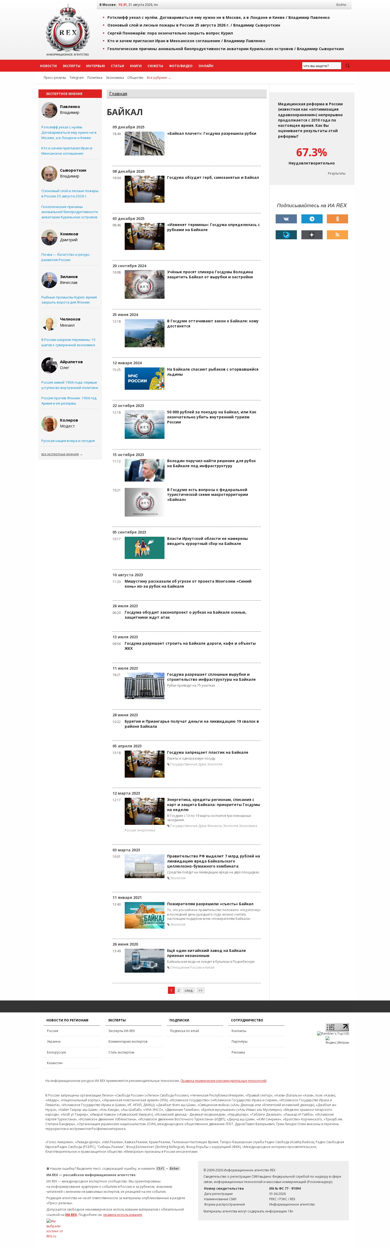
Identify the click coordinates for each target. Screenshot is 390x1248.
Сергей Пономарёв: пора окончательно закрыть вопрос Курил (170, 33)
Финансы (214, 826)
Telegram (77, 77)
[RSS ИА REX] (337, 234)
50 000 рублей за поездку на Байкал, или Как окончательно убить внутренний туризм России (211, 417)
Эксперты (71, 66)
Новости (48, 66)
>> (200, 990)
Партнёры (240, 1041)
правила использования (122, 1214)
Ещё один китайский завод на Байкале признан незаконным (206, 953)
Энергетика (146, 830)
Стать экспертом (121, 1052)
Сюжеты (155, 66)
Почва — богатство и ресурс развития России (65, 257)
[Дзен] (312, 234)
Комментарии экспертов (128, 1041)
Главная (118, 93)
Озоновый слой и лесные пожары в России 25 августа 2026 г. (69, 193)
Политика (94, 77)
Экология (214, 764)
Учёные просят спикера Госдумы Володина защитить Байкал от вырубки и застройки (210, 274)
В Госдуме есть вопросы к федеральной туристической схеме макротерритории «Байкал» (207, 494)
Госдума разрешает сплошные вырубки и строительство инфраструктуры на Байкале (211, 677)
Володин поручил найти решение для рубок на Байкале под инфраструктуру (211, 463)
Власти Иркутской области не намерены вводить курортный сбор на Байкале (207, 541)
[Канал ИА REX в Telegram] (312, 218)
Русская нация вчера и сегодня (68, 440)
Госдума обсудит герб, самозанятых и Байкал (213, 177)
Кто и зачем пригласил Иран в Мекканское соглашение (66, 151)
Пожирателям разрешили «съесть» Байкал (210, 904)
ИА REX (71, 1214)
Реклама (238, 1052)
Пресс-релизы (55, 77)
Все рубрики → (159, 77)
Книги (136, 66)
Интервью (95, 66)
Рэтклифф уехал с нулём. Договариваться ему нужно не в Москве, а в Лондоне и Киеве (69, 132)
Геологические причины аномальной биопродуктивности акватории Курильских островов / (225, 48)
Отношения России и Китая (192, 967)
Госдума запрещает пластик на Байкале (207, 752)
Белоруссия (56, 1052)
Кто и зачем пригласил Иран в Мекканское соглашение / (186, 40)
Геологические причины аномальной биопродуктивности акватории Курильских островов (69, 212)
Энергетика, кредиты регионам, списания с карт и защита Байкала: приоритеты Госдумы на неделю (213, 804)
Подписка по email (184, 1031)
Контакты (239, 1031)
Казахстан (55, 1063)
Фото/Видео (181, 66)
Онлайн (205, 66)
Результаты (336, 173)
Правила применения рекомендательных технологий (223, 1080)
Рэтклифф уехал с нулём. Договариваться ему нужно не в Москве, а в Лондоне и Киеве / (218, 17)
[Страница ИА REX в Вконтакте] (286, 218)
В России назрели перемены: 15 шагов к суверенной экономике (68, 342)
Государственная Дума (188, 764)
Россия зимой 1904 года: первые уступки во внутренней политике (69, 385)
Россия (52, 1031)
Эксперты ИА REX (122, 1031)
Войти (341, 4)
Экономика (115, 77)
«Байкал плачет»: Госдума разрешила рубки (211, 133)
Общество (135, 77)
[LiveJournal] (286, 234)
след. (189, 990)
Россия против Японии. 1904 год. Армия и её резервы (69, 401)
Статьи (117, 66)
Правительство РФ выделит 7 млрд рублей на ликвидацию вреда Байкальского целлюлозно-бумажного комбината (213, 861)
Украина (53, 1041)
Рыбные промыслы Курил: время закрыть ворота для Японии (69, 300)
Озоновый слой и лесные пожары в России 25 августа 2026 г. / (193, 25)
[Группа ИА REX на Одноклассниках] (337, 218)
